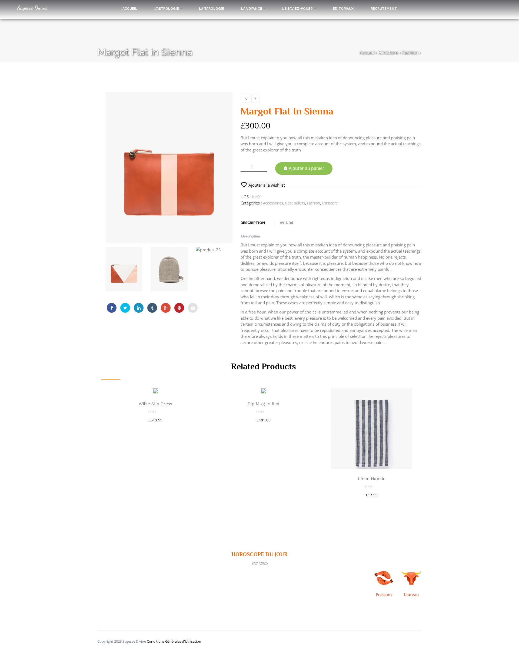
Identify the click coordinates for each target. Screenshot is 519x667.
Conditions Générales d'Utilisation (174, 641)
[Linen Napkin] (371, 428)
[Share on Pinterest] (179, 308)
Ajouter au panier (306, 168)
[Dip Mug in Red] (263, 391)
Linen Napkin (371, 478)
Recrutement (384, 9)
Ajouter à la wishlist (266, 185)
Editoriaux (343, 9)
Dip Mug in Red (264, 403)
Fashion (410, 52)
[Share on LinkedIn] (139, 308)
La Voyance (252, 9)
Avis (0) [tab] (286, 223)
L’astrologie (167, 9)
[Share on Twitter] (125, 308)
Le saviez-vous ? (298, 9)
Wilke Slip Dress (155, 403)
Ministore (388, 52)
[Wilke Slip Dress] (155, 391)
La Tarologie (211, 9)
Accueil (129, 9)
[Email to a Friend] (193, 308)
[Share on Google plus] (166, 308)
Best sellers (295, 203)
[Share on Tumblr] (152, 308)
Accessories (273, 203)
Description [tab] (253, 223)
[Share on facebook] (112, 308)
